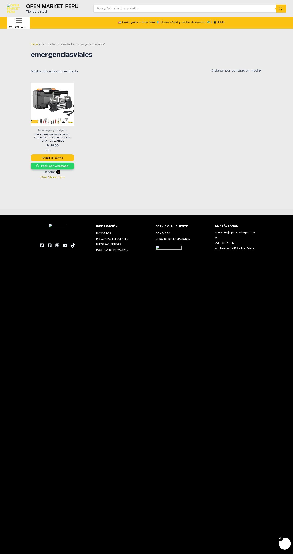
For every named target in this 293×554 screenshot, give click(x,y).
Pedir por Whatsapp (54, 166)
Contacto (163, 233)
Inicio (34, 44)
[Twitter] (49, 245)
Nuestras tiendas (108, 244)
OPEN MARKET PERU (52, 6)
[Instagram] (57, 245)
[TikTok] (73, 245)
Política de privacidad (112, 250)
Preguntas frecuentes (112, 239)
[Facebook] (42, 245)
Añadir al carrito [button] (52, 158)
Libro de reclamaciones (173, 239)
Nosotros (103, 233)
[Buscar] (281, 9)
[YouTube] (65, 245)
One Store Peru (52, 177)
